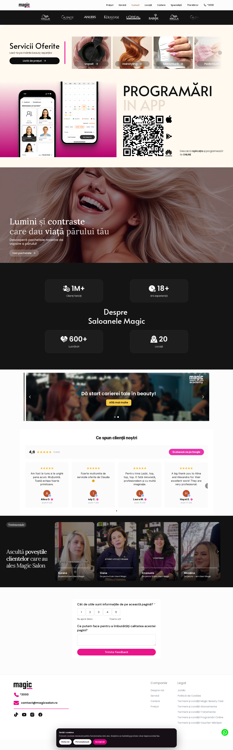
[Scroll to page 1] (114, 417)
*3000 (210, 5)
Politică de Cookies (189, 696)
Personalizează (82, 742)
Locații (148, 5)
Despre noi (157, 690)
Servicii (122, 5)
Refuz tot (65, 742)
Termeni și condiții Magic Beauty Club (200, 701)
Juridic (182, 690)
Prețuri (109, 5)
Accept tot (100, 742)
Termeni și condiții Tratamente (197, 712)
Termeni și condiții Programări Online (200, 717)
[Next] (220, 53)
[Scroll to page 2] (118, 417)
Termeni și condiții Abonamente (197, 706)
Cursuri (135, 5)
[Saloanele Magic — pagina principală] (24, 5)
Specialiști (176, 5)
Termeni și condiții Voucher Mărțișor (200, 723)
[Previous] (30, 397)
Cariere (161, 5)
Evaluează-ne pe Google (186, 452)
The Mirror (192, 5)
